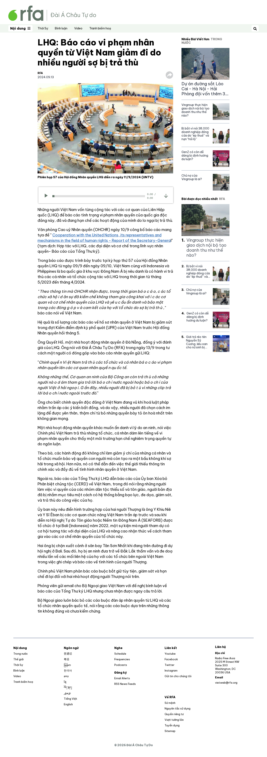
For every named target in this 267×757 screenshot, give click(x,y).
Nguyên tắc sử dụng (177, 708)
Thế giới (18, 659)
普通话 (68, 653)
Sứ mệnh (170, 702)
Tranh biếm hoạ (100, 28)
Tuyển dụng (172, 725)
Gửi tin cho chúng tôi (178, 676)
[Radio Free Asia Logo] (52, 12)
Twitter (169, 665)
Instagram (171, 670)
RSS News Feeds (125, 683)
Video (78, 28)
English (68, 704)
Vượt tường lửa (174, 719)
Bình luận (61, 28)
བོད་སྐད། (68, 687)
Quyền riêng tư (174, 714)
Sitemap (170, 731)
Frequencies (122, 659)
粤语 (66, 659)
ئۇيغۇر (67, 693)
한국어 (68, 670)
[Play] (47, 196)
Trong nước (20, 653)
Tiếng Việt (70, 698)
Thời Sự (43, 28)
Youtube (170, 653)
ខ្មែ (65, 681)
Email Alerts (122, 678)
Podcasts (120, 665)
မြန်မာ (67, 665)
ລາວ (66, 676)
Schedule (120, 653)
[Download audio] (166, 195)
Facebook (171, 659)
